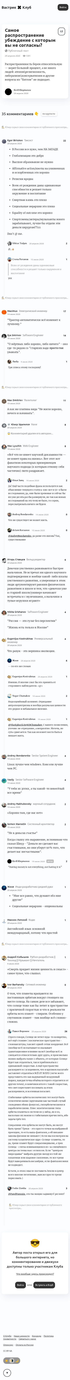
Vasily (11, 779)
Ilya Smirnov (14, 335)
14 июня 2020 (13, 314)
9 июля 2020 (27, 362)
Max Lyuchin (14, 445)
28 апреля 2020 (14, 143)
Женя (15, 660)
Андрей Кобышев (18, 957)
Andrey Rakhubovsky (19, 803)
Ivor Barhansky (16, 984)
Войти (63, 7)
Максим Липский (17, 919)
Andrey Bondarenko (22, 514)
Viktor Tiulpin (19, 243)
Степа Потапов (20, 259)
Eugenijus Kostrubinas (20, 638)
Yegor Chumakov (21, 696)
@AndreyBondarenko (19, 536)
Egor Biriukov (15, 140)
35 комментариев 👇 (21, 114)
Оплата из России (25, 1345)
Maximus (12, 311)
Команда (36, 1336)
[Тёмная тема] (17, 1360)
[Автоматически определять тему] (11, 1360)
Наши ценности (22, 1336)
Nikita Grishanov (17, 611)
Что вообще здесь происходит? (35, 1273)
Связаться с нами (27, 1339)
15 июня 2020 (37, 259)
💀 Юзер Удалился (18, 424)
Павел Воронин (20, 1031)
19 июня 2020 (13, 338)
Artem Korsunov (20, 530)
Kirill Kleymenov (20, 861)
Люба (15, 361)
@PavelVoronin (16, 1194)
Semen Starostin (17, 824)
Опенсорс (8, 1345)
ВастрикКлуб (16, 7)
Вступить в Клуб (44, 1285)
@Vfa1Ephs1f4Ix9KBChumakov (25, 725)
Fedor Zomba (19, 1188)
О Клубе (7, 1336)
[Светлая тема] (6, 1360)
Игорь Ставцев (16, 559)
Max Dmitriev (15, 400)
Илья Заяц (18, 480)
